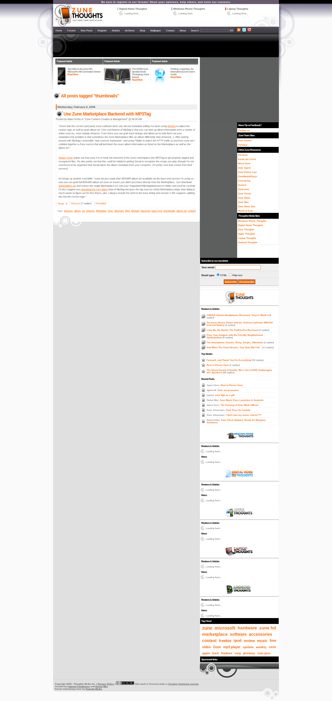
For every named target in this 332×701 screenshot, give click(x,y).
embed (192, 210)
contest (209, 640)
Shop (142, 30)
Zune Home (244, 198)
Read (61, 203)
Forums (71, 30)
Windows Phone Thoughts (189, 8)
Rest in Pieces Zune (218, 365)
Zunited (242, 185)
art (83, 210)
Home (59, 30)
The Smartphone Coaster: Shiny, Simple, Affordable (235, 342)
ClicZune (243, 155)
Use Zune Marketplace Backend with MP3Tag (107, 113)
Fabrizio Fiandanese (79, 686)
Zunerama (243, 189)
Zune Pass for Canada (238, 410)
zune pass (264, 653)
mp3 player (232, 647)
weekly (261, 647)
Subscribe (231, 281)
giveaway (249, 653)
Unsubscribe (246, 281)
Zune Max (243, 202)
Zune (217, 647)
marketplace (215, 634)
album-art (181, 210)
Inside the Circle (247, 159)
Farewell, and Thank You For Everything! (229, 360)
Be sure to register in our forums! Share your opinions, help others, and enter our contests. (166, 2)
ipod (237, 640)
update (248, 647)
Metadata (101, 210)
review (249, 641)
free (273, 640)
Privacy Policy (106, 684)
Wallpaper (155, 30)
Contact (170, 30)
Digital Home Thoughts (133, 8)
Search (195, 30)
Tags (110, 210)
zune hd (267, 628)
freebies (226, 653)
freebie (225, 640)
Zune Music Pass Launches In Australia (242, 400)
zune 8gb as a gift (224, 395)
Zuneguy (243, 144)
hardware (247, 628)
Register (102, 30)
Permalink (101, 203)
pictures (68, 210)
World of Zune (245, 210)
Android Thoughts (247, 242)
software (238, 634)
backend (145, 210)
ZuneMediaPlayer (247, 176)
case (272, 647)
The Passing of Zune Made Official (239, 405)
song (237, 653)
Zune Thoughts (246, 229)
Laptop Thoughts (237, 8)
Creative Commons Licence (183, 684)
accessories (260, 634)
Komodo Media (94, 689)
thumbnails (169, 210)
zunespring (244, 180)
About (183, 30)
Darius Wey (101, 686)
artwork (90, 210)
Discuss (75, 203)
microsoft (225, 628)
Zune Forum (244, 193)
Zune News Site (246, 206)
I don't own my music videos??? (243, 415)
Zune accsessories (228, 390)
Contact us (244, 130)
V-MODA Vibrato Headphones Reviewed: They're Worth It (238, 315)
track (215, 653)
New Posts (87, 30)
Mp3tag (135, 210)
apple (206, 653)
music (262, 641)
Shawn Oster (65, 157)
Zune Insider (245, 140)
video (206, 647)
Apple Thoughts (246, 234)
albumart (119, 210)
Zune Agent (244, 168)
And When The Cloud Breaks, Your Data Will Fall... (234, 347)
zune (207, 628)
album (77, 210)
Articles (116, 30)
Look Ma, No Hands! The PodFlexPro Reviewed (233, 330)
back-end (157, 210)
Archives (130, 30)
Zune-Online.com (247, 172)
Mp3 (127, 210)
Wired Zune (244, 163)
